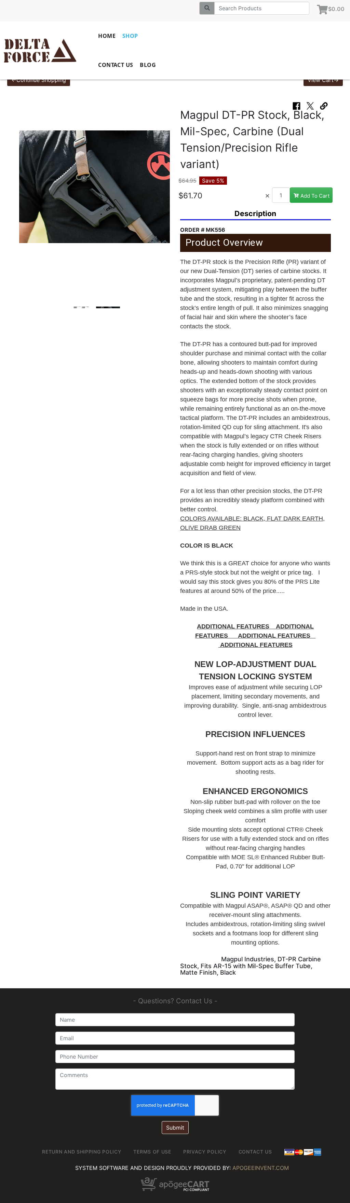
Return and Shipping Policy (81, 1152)
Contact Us (115, 65)
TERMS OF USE (152, 1152)
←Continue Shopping (38, 79)
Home (107, 36)
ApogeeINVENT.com (260, 1167)
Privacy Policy (205, 1152)
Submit (175, 1127)
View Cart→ (323, 79)
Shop (130, 36)
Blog (148, 65)
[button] (26, 190)
